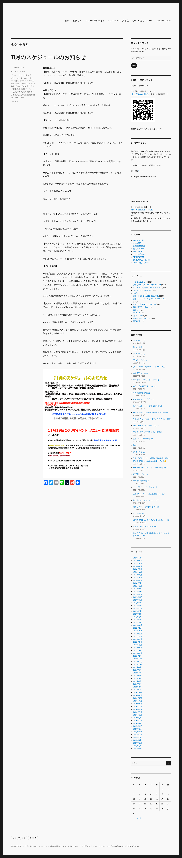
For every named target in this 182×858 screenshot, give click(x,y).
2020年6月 (137, 709)
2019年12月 (138, 726)
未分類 (135, 310)
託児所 (30, 95)
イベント (14, 75)
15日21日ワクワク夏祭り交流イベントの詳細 (150, 412)
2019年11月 (137, 729)
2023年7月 (137, 605)
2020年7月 (137, 706)
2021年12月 (137, 659)
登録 (134, 65)
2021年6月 (137, 676)
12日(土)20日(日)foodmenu (144, 386)
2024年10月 (138, 563)
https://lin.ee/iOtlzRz (140, 94)
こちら (140, 171)
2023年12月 (138, 591)
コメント (14, 101)
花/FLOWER (138, 315)
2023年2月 (137, 619)
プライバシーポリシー (101, 846)
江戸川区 (26, 92)
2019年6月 (137, 743)
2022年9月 (137, 633)
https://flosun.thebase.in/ (142, 210)
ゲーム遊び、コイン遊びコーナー (146, 487)
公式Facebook (139, 254)
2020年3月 (137, 718)
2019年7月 (137, 740)
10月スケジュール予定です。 (144, 399)
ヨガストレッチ (139, 293)
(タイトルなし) (139, 340)
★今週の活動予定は (141, 481)
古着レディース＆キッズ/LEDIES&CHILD (149, 299)
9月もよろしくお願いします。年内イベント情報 (152, 419)
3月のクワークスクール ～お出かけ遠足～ (150, 367)
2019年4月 (137, 748)
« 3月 (139, 818)
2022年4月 (137, 647)
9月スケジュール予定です (143, 438)
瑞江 (19, 95)
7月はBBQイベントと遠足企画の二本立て (149, 494)
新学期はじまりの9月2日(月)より (146, 425)
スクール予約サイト (95, 20)
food (135, 445)
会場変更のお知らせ (141, 373)
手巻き (19, 92)
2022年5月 (137, 645)
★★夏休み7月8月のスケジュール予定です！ (150, 467)
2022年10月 (138, 631)
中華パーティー (26, 81)
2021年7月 (137, 673)
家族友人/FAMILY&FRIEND (144, 304)
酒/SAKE (136, 321)
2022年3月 (137, 650)
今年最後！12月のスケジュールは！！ (148, 380)
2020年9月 (137, 701)
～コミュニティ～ (18, 71)
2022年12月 (138, 625)
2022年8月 (137, 636)
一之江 (16, 81)
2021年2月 (137, 687)
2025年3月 (137, 558)
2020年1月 (137, 723)
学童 (19, 89)
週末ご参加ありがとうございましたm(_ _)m (151, 520)
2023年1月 (137, 622)
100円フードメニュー (141, 474)
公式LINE (137, 243)
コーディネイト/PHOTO (142, 290)
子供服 (18, 86)
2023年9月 (137, 600)
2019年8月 (137, 737)
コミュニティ (24, 75)
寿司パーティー (27, 89)
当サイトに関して (73, 20)
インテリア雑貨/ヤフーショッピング (147, 287)
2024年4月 (137, 580)
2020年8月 (137, 704)
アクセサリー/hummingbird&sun (147, 285)
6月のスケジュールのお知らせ (145, 526)
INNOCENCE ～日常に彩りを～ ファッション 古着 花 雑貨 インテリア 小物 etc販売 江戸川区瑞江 (50, 846)
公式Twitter (138, 251)
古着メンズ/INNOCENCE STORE (146, 296)
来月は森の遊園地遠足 (141, 393)
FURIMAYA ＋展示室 (118, 20)
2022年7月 (137, 639)
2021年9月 (137, 667)
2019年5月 (137, 746)
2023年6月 (137, 608)
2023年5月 (137, 611)
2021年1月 (137, 690)
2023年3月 (137, 617)
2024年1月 (137, 589)
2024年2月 (137, 586)
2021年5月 (137, 678)
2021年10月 (137, 664)
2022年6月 (137, 642)
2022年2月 (137, 653)
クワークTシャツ (139, 513)
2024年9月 (137, 566)
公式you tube (138, 249)
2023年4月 (137, 614)
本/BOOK (136, 313)
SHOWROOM (164, 20)
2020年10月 (138, 698)
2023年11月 (137, 594)
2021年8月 (137, 670)
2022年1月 (137, 656)
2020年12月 (138, 692)
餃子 (22, 97)
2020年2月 (137, 720)
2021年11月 (137, 661)
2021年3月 (137, 684)
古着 (31, 83)
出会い (18, 83)
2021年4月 (137, 681)
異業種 (24, 95)
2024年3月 (137, 583)
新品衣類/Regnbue (140, 307)
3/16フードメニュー (141, 360)
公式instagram (139, 246)
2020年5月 (137, 712)
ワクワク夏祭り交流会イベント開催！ (148, 432)
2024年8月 (137, 569)
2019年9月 (137, 734)
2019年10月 (138, 732)
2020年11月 (137, 695)
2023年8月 (137, 603)
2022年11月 (137, 628)
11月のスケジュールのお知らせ (48, 57)
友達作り (24, 83)
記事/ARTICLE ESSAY (142, 318)
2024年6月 (137, 575)
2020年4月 (137, 715)
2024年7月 (137, 572)
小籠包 (13, 92)
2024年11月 (137, 561)
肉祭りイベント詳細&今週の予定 (146, 507)
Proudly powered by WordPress (125, 846)
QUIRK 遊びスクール (142, 20)
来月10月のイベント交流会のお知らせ (148, 406)
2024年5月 (137, 577)
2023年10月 (138, 597)
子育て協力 (25, 86)
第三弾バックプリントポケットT (146, 500)
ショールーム (20, 78)
